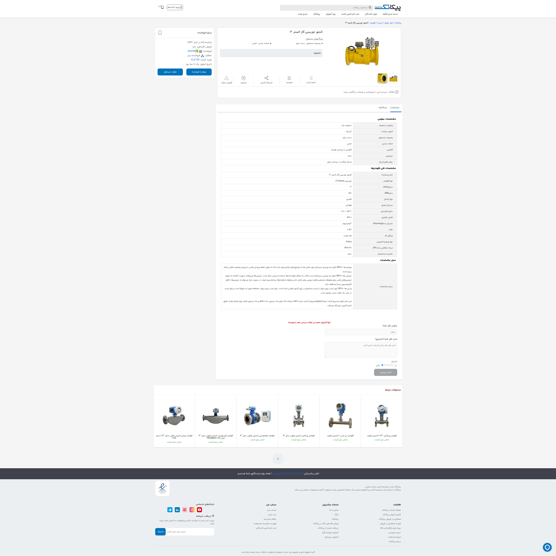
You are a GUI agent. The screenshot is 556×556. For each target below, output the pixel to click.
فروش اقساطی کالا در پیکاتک (326, 523)
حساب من (271, 510)
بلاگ (337, 514)
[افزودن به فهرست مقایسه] (289, 78)
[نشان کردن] (160, 32)
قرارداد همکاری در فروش (390, 523)
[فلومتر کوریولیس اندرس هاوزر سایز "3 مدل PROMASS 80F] (216, 416)
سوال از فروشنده (199, 72)
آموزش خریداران (331, 537)
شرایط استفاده (394, 537)
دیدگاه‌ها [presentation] (383, 107)
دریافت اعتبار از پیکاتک (328, 528)
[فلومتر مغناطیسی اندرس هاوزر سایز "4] (257, 416)
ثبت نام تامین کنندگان (266, 528)
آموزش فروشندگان (330, 532)
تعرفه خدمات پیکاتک (391, 510)
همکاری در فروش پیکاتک (390, 519)
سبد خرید (272, 514)
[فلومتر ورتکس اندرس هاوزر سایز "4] (299, 416)
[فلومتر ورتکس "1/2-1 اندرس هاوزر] (382, 416)
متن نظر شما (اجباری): (386, 339)
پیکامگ (335, 519)
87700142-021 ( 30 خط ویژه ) (287, 473)
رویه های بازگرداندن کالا (390, 528)
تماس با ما (334, 510)
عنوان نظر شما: (389, 325)
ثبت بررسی (385, 372)
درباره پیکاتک (395, 541)
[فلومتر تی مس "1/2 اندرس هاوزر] (340, 416)
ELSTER (195, 59)
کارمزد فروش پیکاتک (392, 514)
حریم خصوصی (394, 532)
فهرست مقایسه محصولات (264, 523)
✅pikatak (193, 51)
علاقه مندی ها (270, 519)
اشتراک (160, 531)
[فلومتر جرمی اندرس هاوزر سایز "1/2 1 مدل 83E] (174, 416)
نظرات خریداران (170, 72)
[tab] (395, 107)
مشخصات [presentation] (394, 107)
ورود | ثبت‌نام (173, 7)
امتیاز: (394, 361)
